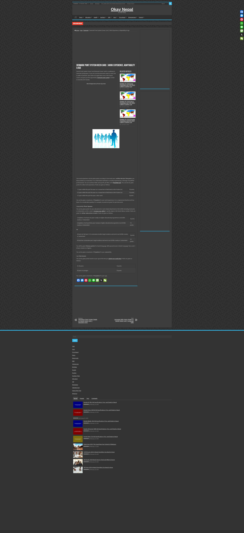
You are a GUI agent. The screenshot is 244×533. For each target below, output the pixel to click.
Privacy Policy (130, 3)
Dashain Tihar (76, 376)
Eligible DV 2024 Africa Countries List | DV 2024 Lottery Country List (127, 103)
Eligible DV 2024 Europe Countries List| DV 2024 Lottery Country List (127, 121)
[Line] (242, 27)
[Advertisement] (106, 47)
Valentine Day (76, 387)
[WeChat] (242, 38)
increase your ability (99, 211)
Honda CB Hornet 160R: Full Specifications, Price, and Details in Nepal (102, 429)
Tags (87, 398)
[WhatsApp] (242, 23)
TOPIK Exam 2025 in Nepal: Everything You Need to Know (99, 452)
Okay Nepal (122, 9)
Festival (141, 17)
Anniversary (75, 364)
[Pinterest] (242, 19)
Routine (74, 373)
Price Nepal (122, 17)
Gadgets (102, 17)
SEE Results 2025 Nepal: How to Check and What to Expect (99, 459)
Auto (114, 17)
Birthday (97, 3)
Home (91, 3)
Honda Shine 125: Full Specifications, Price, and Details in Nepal (101, 436)
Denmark (85, 30)
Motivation (75, 384)
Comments (94, 398)
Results (74, 370)
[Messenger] (242, 16)
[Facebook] (242, 12)
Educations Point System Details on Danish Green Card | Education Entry (87, 320)
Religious (74, 393)
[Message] (242, 31)
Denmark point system (103, 77)
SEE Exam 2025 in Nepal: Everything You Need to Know (98, 467)
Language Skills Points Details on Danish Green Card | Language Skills (124, 320)
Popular (82, 398)
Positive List (117, 182)
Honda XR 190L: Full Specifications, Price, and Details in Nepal (100, 402)
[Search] (170, 3)
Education (88, 17)
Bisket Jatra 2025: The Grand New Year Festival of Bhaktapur (100, 444)
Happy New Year (76, 390)
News (80, 17)
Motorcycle (75, 358)
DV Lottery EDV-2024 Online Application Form (113, 3)
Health (95, 17)
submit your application (114, 258)
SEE (73, 382)
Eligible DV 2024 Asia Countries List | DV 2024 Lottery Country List (127, 85)
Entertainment (132, 17)
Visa (81, 30)
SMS (109, 17)
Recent (75, 398)
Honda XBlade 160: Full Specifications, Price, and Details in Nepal (101, 23)
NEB (73, 361)
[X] (242, 35)
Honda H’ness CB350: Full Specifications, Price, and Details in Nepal (102, 410)
